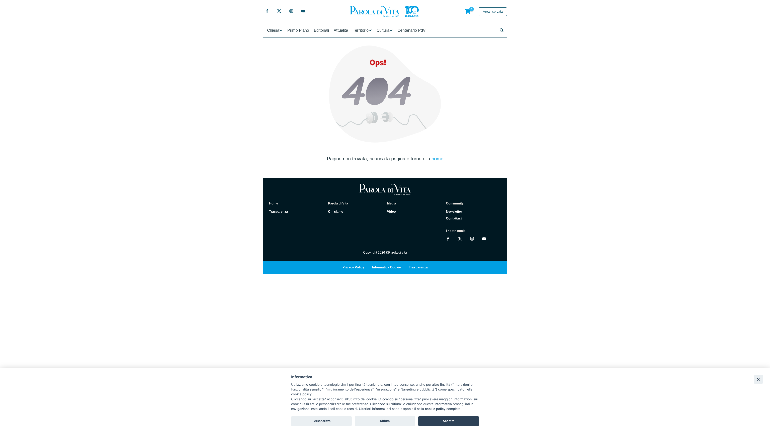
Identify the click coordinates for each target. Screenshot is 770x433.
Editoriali (321, 30)
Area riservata (493, 11)
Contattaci (454, 218)
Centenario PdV (411, 30)
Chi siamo (335, 211)
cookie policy (435, 409)
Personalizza (321, 421)
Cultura (383, 30)
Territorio (361, 30)
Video (391, 211)
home (437, 158)
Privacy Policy (353, 267)
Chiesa (273, 30)
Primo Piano (298, 30)
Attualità (341, 30)
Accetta (448, 421)
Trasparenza (278, 211)
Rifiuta (385, 421)
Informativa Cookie (386, 267)
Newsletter (454, 211)
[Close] (758, 379)
